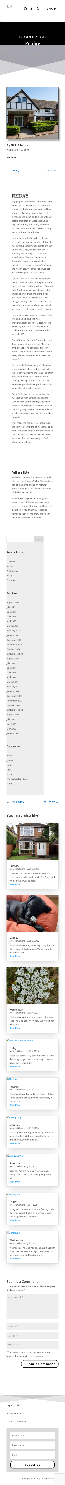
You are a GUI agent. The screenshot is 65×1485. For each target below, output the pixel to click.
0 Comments (12, 157)
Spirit (8, 769)
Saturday (15, 1125)
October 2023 (13, 705)
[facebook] (31, 8)
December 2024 (14, 640)
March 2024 (12, 682)
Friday (9, 575)
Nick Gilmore (19, 145)
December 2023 (14, 695)
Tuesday (10, 561)
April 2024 (11, 677)
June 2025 (11, 611)
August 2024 (12, 658)
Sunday (10, 566)
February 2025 (13, 630)
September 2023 (14, 709)
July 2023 (10, 719)
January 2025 (12, 635)
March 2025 (12, 625)
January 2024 (12, 691)
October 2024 (13, 649)
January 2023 (12, 733)
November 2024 (14, 644)
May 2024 (11, 672)
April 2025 (11, 621)
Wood (9, 783)
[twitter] (38, 8)
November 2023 (14, 700)
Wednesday (12, 570)
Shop (51, 9)
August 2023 (12, 714)
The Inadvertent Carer (32, 36)
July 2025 (10, 607)
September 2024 (14, 653)
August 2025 (12, 602)
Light (9, 765)
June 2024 (11, 667)
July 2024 (10, 663)
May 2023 (11, 728)
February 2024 (13, 686)
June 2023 (11, 724)
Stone (9, 774)
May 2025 (11, 616)
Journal (9, 760)
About (9, 755)
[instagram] (25, 8)
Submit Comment (39, 1364)
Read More (15, 884)
